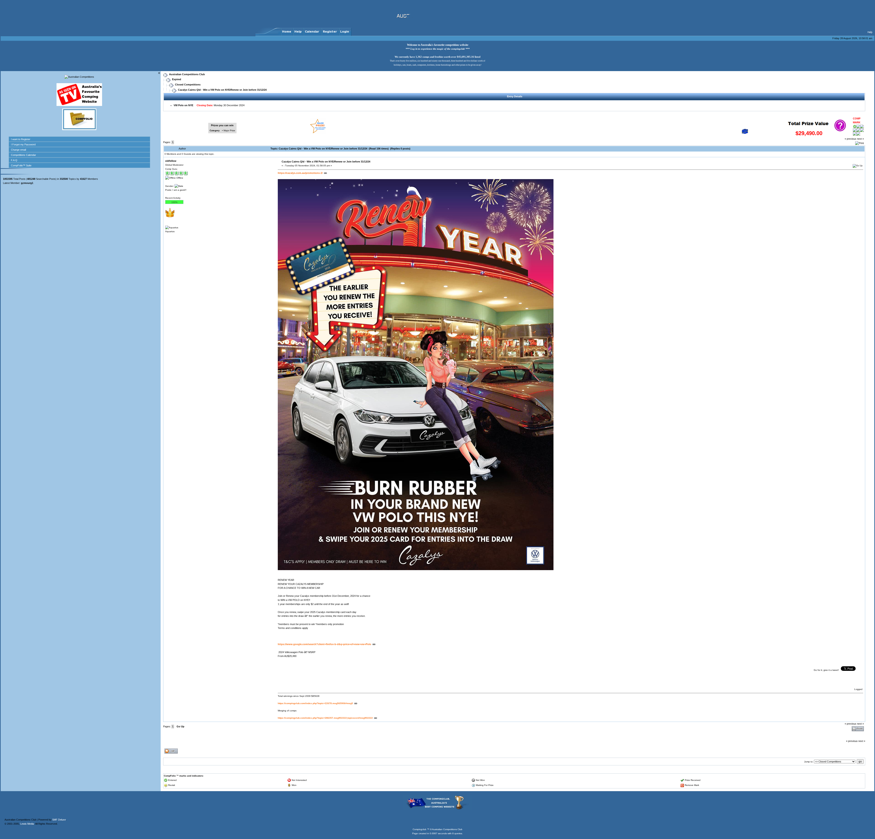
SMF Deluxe (59, 804)
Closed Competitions (188, 84)
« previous (850, 138)
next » (860, 138)
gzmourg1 (27, 183)
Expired (176, 79)
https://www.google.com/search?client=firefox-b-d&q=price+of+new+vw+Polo (324, 644)
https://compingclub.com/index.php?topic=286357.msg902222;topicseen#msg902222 (325, 718)
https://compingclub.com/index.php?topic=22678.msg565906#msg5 (315, 703)
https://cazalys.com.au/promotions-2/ (300, 173)
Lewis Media (27, 809)
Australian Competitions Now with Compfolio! (26, 26)
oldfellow (170, 161)
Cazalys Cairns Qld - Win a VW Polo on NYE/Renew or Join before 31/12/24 (222, 89)
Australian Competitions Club (187, 74)
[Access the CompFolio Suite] (79, 129)
